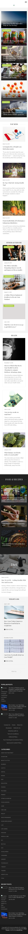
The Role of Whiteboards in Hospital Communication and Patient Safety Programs (17, 689)
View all (14, 671)
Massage (3, 832)
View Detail (9, 629)
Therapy (3, 866)
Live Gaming (4, 828)
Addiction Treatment (7, 752)
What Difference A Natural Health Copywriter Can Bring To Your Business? (13, 58)
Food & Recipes (6, 30)
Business (3, 764)
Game (2, 806)
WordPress (19, 930)
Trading (3, 870)
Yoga (2, 878)
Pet (2, 840)
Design (3, 775)
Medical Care (6, 102)
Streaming (4, 855)
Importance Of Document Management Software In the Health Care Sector (13, 75)
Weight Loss (4, 874)
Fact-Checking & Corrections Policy (13, 740)
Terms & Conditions (13, 734)
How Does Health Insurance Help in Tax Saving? (12, 24)
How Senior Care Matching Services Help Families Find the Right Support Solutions (17, 706)
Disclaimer (9, 728)
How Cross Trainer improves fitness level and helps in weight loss (13, 623)
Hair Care (3, 809)
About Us (19, 725)
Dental (4, 47)
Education (4, 783)
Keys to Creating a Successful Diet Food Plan (13, 42)
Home (13, 725)
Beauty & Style (5, 760)
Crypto (3, 768)
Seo (2, 847)
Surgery (3, 859)
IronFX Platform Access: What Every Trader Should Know (17, 896)
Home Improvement (6, 821)
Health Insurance (6, 817)
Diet (2, 779)
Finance (3, 794)
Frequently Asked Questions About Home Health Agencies (13, 113)
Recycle (3, 844)
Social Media (4, 851)
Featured (3, 790)
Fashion (3, 787)
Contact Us (7, 725)
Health (14, 335)
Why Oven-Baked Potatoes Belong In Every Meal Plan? (16, 714)
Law (2, 825)
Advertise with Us (13, 731)
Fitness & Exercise (14, 243)
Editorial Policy (13, 737)
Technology (4, 863)
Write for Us (17, 728)
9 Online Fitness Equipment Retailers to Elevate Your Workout (13, 297)
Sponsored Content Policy (14, 743)
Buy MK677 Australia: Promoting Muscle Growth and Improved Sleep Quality (13, 268)
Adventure (4, 756)
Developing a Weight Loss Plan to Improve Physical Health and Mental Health (14, 95)
